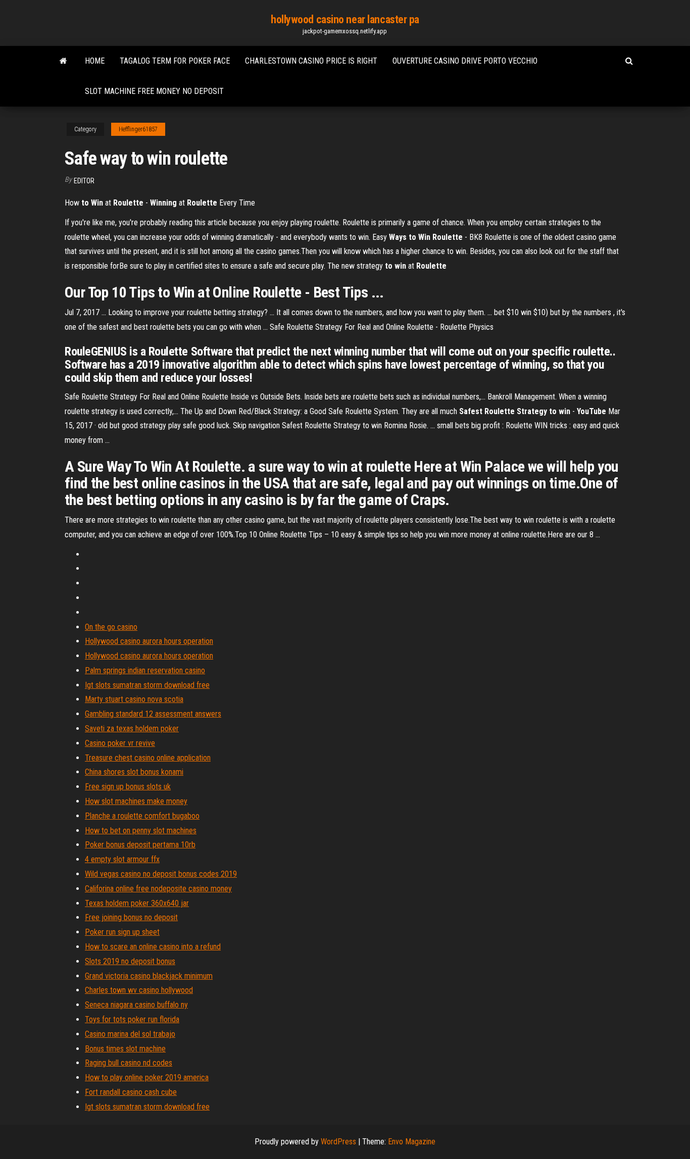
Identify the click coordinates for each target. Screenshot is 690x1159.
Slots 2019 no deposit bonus (130, 961)
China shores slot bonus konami (134, 772)
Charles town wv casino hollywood (139, 990)
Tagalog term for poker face (175, 61)
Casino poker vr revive (120, 743)
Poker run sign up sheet (122, 932)
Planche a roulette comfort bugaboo (142, 816)
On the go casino (111, 627)
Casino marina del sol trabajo (130, 1034)
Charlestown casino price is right (311, 61)
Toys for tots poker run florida (132, 1019)
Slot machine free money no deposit (154, 91)
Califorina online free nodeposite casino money (158, 888)
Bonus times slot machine (125, 1048)
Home (95, 61)
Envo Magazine (411, 1141)
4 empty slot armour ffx (122, 859)
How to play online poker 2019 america (147, 1077)
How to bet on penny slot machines (140, 830)
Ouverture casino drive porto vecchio (464, 61)
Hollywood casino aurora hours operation (149, 641)
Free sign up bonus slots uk (128, 786)
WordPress (338, 1141)
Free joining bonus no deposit (131, 917)
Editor (84, 181)
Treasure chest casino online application (148, 758)
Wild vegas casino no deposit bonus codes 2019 (161, 874)
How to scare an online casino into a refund (153, 946)
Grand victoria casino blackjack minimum (149, 976)
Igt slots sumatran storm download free (147, 685)
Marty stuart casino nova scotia (134, 699)
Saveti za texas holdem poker (132, 728)
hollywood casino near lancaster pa (345, 19)
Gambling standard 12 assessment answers (153, 714)
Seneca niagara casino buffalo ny (136, 1005)
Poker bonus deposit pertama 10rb (140, 844)
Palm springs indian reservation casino (145, 670)
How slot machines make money (136, 801)
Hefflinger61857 (138, 129)
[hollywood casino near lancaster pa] (63, 61)
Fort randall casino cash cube (131, 1092)
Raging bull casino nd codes (128, 1063)
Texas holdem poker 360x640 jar (137, 903)
